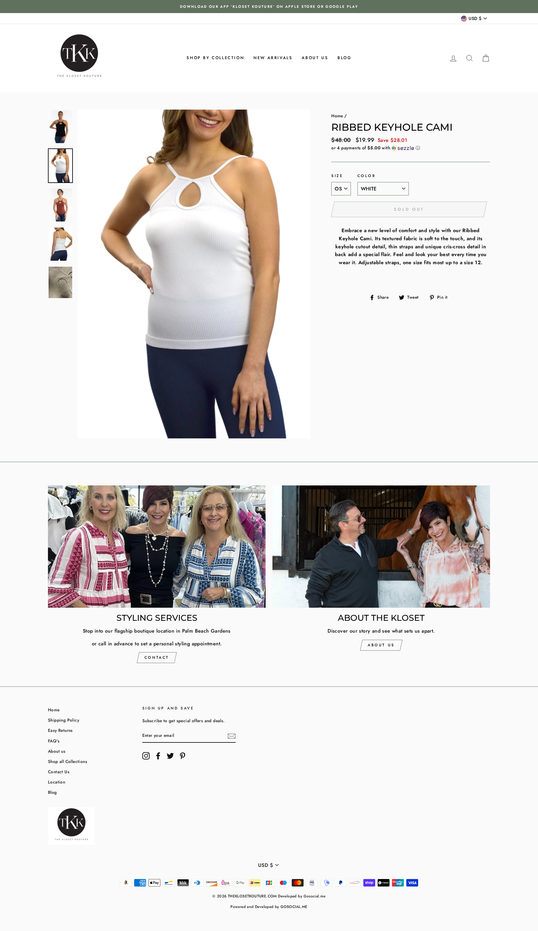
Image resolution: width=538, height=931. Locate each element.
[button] (410, 148)
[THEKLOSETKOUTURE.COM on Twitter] (170, 756)
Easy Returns (60, 730)
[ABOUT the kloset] (381, 546)
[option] (269, 6)
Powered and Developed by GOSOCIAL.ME (268, 907)
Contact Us (58, 772)
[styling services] (157, 546)
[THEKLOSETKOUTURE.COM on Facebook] (158, 756)
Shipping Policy (63, 720)
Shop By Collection (215, 58)
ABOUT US (381, 645)
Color (366, 176)
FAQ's (53, 741)
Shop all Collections (67, 761)
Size (337, 176)
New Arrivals (272, 58)
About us (315, 58)
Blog (344, 58)
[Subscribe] (232, 736)
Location (56, 782)
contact (156, 657)
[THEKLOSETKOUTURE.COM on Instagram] (146, 756)
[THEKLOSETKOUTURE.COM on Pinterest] (182, 756)
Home (337, 116)
